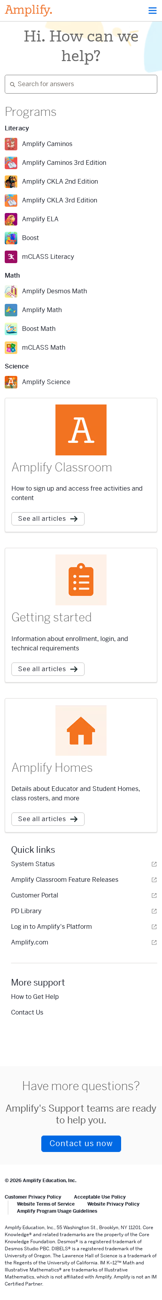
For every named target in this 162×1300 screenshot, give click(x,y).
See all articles (42, 519)
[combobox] (78, 84)
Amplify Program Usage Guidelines (57, 1211)
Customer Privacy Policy (33, 1197)
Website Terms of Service (46, 1204)
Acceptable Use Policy (100, 1197)
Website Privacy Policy (113, 1204)
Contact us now (81, 1143)
